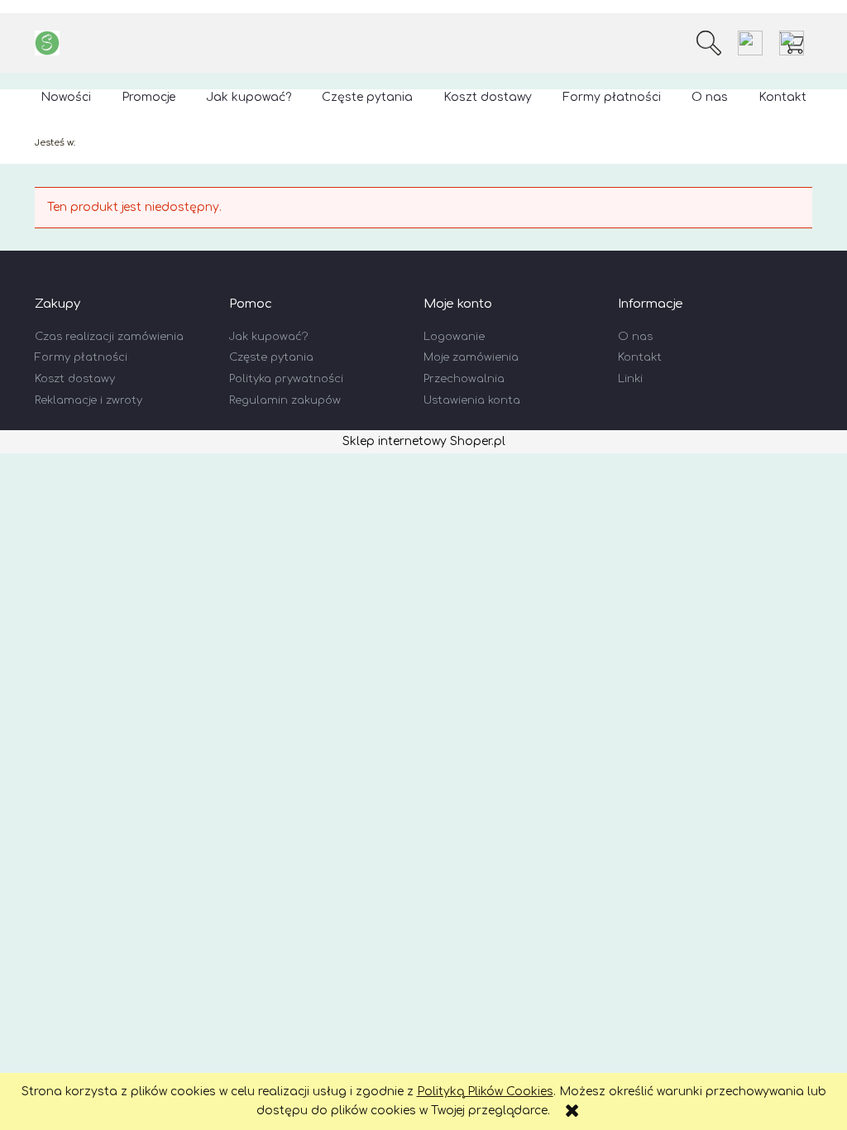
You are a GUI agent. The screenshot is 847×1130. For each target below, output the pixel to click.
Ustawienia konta (472, 400)
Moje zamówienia (471, 357)
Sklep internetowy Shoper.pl (423, 441)
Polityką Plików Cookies (485, 1091)
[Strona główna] (47, 43)
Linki (630, 379)
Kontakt (640, 357)
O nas (635, 336)
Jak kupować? (268, 336)
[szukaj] (708, 43)
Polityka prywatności (286, 379)
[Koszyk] (795, 43)
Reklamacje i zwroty (88, 400)
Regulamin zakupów (285, 400)
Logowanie (454, 336)
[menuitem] (66, 97)
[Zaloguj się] (750, 43)
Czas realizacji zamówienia (109, 336)
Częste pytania (271, 357)
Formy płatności (81, 357)
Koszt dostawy (75, 379)
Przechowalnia (464, 379)
